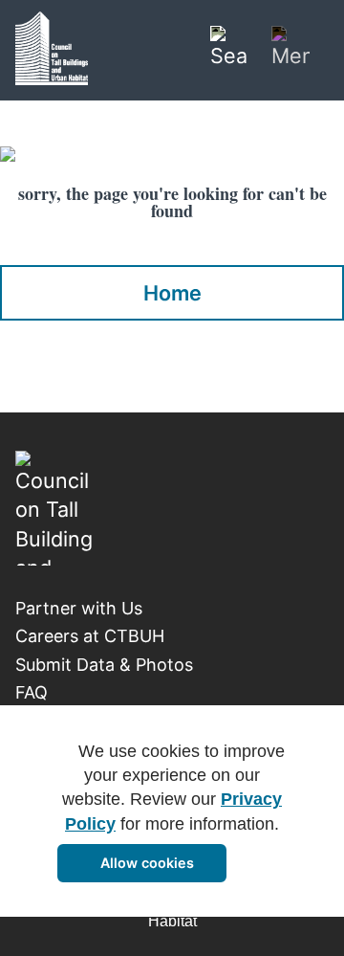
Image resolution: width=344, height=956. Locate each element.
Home (172, 292)
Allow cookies (147, 863)
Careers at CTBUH (89, 636)
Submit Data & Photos (104, 665)
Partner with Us (78, 608)
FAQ (31, 692)
